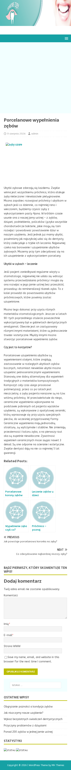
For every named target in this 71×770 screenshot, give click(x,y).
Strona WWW (12, 646)
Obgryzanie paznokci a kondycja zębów (28, 706)
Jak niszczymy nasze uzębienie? (23, 712)
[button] (66, 38)
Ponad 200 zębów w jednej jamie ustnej (28, 731)
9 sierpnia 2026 (16, 133)
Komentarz (11, 595)
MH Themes (58, 765)
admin (34, 133)
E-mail (8, 635)
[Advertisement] (35, 77)
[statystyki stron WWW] (9, 750)
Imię (6, 624)
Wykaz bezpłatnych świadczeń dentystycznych (33, 719)
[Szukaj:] (35, 685)
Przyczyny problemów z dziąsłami (25, 725)
